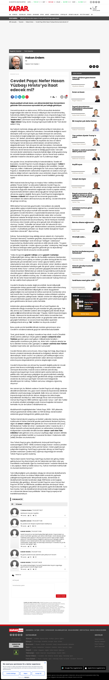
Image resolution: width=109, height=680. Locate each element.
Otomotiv (49, 644)
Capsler (45, 659)
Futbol (34, 647)
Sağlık (47, 650)
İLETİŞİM (36, 630)
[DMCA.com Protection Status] (16, 652)
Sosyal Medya (51, 653)
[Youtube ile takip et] (91, 2)
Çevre (57, 639)
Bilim (63, 653)
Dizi (46, 656)
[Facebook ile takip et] (96, 2)
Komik (56, 656)
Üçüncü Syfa (44, 639)
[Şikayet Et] (65, 515)
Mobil (38, 653)
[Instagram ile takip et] (21, 635)
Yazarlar (22, 14)
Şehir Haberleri (100, 646)
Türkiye (51, 639)
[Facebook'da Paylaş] (12, 97)
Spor (42, 14)
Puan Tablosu (99, 644)
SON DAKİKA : (13, 18)
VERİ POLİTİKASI (84, 630)
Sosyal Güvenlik (62, 644)
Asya (55, 641)
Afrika (60, 641)
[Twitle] (16, 97)
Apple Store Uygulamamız (96, 668)
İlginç (60, 656)
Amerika (44, 641)
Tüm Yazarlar (28, 51)
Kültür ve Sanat (64, 659)
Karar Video (54, 14)
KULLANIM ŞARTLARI (61, 630)
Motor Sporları (63, 647)
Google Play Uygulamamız (73, 668)
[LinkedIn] (19, 97)
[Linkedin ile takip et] (19, 635)
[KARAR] (19, 8)
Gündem (41, 656)
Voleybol (48, 647)
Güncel (15, 14)
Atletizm (54, 647)
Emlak (43, 644)
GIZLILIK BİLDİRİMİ (73, 630)
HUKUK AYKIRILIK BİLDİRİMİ (98, 630)
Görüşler (63, 14)
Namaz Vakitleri (100, 642)
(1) (30, 526)
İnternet (43, 653)
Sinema (50, 656)
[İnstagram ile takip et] (94, 2)
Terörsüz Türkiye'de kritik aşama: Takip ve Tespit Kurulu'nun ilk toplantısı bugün (43, 18)
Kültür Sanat (84, 14)
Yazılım (59, 653)
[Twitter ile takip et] (99, 2)
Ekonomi (36, 14)
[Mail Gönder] (27, 97)
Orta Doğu (37, 641)
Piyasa (38, 644)
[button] (51, 97)
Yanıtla (24, 515)
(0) (30, 515)
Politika (36, 639)
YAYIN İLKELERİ (49, 630)
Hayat (47, 14)
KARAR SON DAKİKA (16, 645)
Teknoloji (30, 653)
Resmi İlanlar (74, 14)
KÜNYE (42, 630)
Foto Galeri (30, 659)
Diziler (36, 650)
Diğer (70, 647)
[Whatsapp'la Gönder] (23, 97)
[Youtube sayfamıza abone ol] (16, 635)
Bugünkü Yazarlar (15, 51)
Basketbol (40, 647)
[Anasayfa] (10, 14)
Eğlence (61, 650)
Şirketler (71, 644)
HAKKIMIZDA (30, 630)
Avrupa (50, 641)
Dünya (29, 14)
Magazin (41, 650)
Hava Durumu (99, 639)
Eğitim (62, 639)
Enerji (54, 644)
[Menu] (91, 14)
